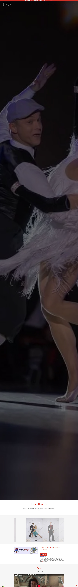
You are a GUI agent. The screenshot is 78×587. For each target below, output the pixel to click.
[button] (40, 4)
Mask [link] (48, 4)
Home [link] (32, 4)
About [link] (36, 4)
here (42, 561)
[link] (6, 3)
